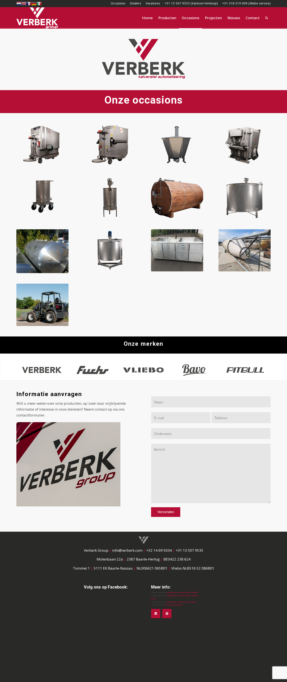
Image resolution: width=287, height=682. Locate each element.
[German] (34, 3)
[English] (23, 3)
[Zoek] (266, 17)
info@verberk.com (127, 550)
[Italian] (39, 3)
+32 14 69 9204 (159, 550)
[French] (29, 3)
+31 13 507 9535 (189, 550)
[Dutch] (18, 3)
